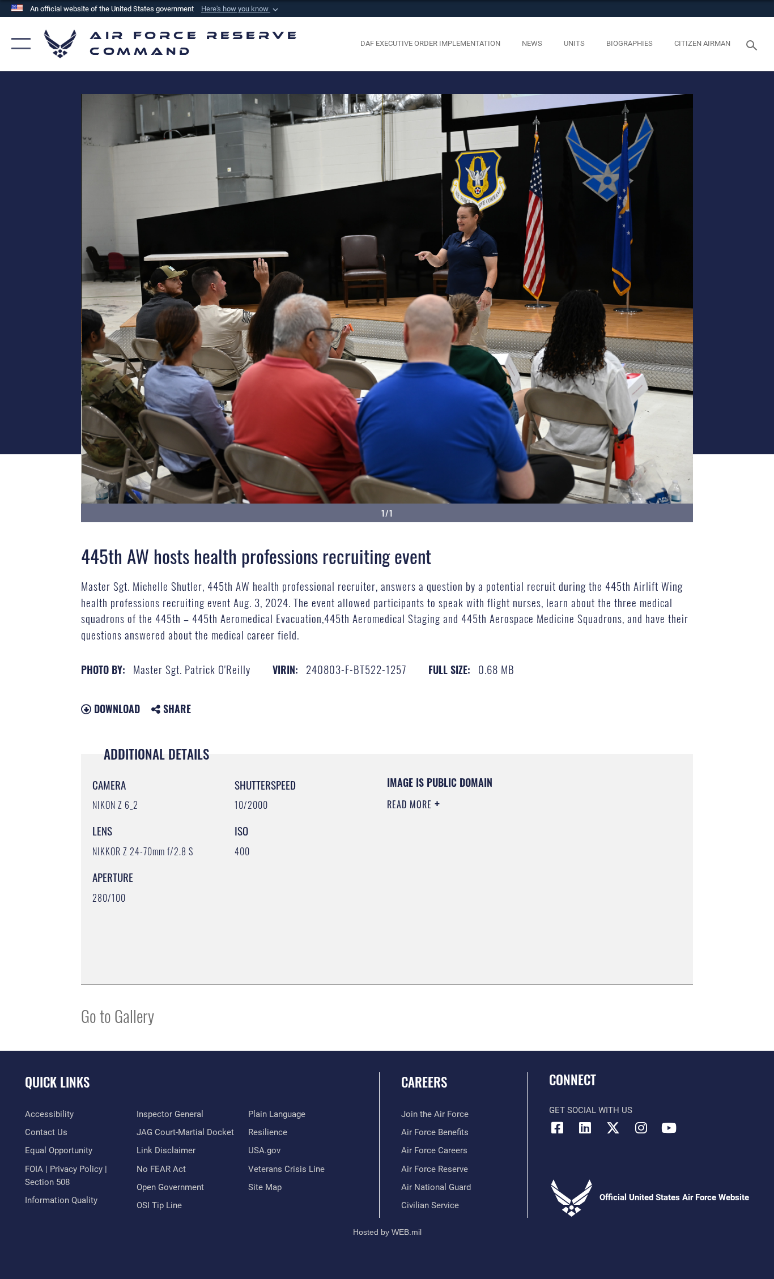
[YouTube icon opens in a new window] (668, 1127)
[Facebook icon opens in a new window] (557, 1127)
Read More (411, 804)
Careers (424, 1082)
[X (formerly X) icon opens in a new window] (613, 1127)
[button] (240, 9)
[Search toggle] (753, 44)
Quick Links (57, 1082)
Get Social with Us (590, 1110)
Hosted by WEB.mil (387, 1232)
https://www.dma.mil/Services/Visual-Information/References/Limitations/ (520, 892)
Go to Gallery (117, 1015)
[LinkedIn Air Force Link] (585, 1127)
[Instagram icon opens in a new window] (640, 1127)
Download (115, 708)
